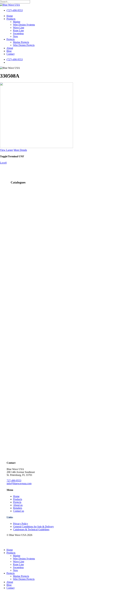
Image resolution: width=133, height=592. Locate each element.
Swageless (18, 567)
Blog (9, 585)
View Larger (6, 150)
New (15, 570)
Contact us (18, 511)
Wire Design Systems (24, 558)
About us (18, 505)
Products (17, 499)
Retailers (17, 508)
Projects (17, 502)
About (9, 582)
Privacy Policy (20, 523)
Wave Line (18, 561)
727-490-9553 (14, 480)
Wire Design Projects (24, 579)
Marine (16, 555)
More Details (20, 150)
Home (16, 496)
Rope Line (18, 564)
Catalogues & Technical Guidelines (31, 529)
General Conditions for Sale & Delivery (33, 526)
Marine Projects (21, 576)
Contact (10, 587)
